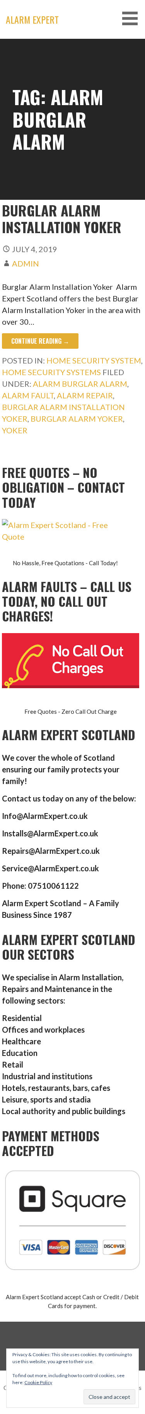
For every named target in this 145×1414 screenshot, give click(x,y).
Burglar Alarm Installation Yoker (63, 218)
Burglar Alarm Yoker (77, 418)
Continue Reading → (40, 341)
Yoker (14, 430)
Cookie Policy (38, 1382)
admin (25, 263)
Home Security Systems (51, 372)
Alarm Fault (28, 395)
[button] (132, 18)
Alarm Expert (32, 19)
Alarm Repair (85, 395)
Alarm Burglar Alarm (80, 383)
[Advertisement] (72, 115)
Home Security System (93, 360)
